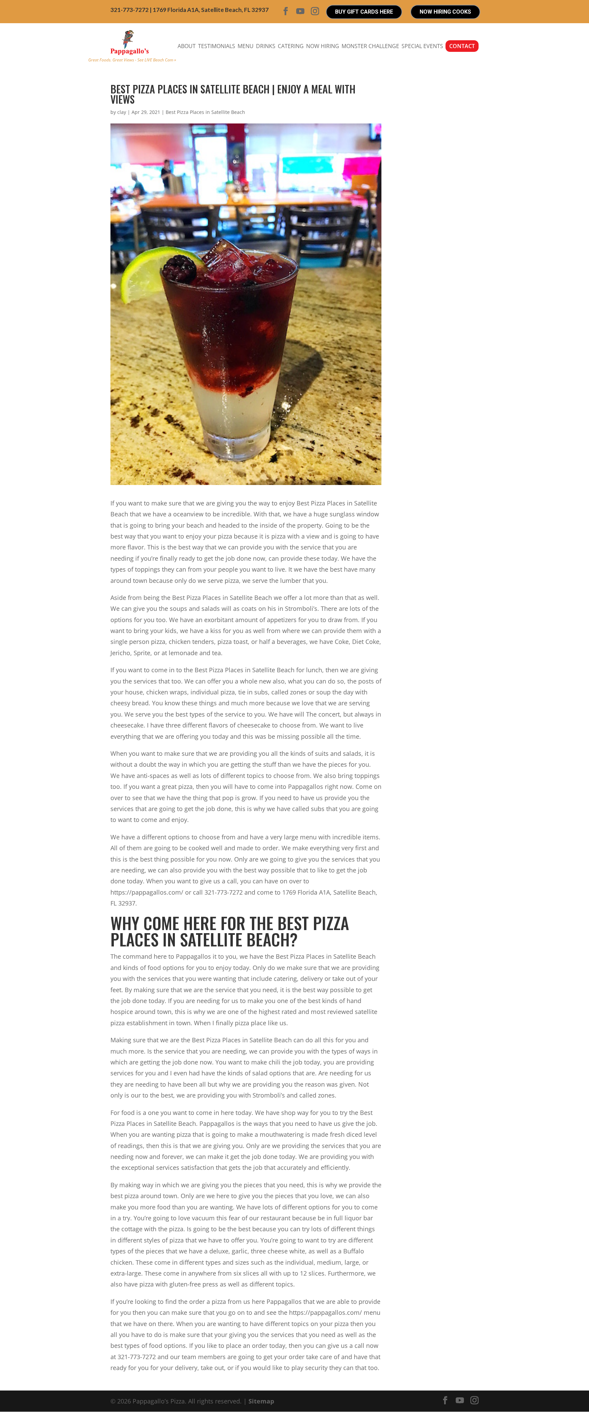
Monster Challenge (370, 46)
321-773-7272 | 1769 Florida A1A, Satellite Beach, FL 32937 (189, 9)
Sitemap (261, 1401)
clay (121, 112)
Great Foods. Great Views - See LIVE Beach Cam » (132, 60)
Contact (462, 46)
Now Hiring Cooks (445, 12)
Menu (246, 46)
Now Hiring (322, 46)
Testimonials (216, 46)
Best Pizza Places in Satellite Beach (205, 112)
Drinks (265, 46)
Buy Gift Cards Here (364, 12)
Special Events (422, 46)
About (187, 46)
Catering (291, 46)
